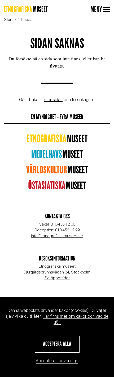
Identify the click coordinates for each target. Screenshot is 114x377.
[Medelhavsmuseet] (57, 155)
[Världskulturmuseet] (57, 171)
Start (8, 19)
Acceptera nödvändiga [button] (57, 360)
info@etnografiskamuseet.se (57, 236)
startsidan (53, 99)
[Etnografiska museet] (26, 9)
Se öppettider (57, 278)
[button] (57, 344)
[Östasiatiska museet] (57, 187)
